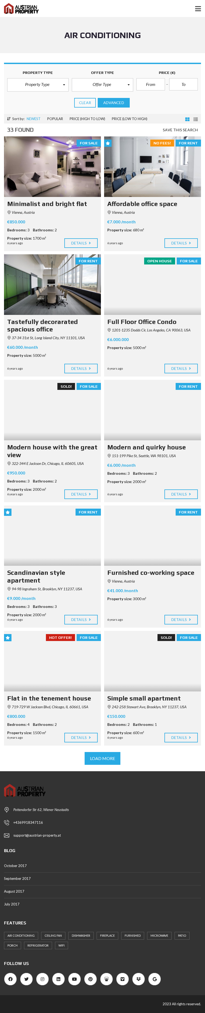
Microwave (159, 935)
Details (79, 243)
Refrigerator (38, 945)
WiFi (61, 945)
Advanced (113, 102)
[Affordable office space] (152, 166)
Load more (102, 758)
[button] (38, 85)
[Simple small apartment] (152, 661)
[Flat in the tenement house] (52, 661)
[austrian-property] (19, 8)
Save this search (180, 130)
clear (85, 102)
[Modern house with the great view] (52, 410)
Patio (182, 935)
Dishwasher (81, 935)
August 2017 (14, 891)
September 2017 (17, 878)
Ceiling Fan (53, 935)
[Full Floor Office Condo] (152, 284)
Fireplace (107, 935)
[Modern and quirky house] (152, 410)
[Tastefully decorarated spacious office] (52, 284)
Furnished (133, 935)
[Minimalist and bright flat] (52, 166)
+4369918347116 (28, 822)
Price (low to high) (129, 119)
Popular (55, 119)
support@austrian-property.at (37, 835)
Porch (12, 945)
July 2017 (11, 904)
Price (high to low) (87, 119)
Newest (34, 119)
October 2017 (15, 866)
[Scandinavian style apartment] (52, 535)
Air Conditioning (21, 935)
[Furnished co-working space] (152, 535)
